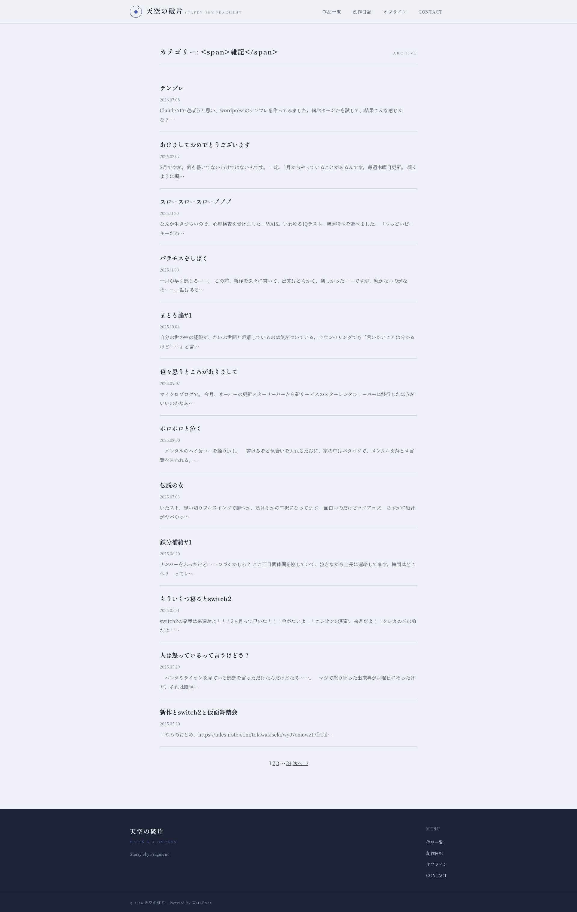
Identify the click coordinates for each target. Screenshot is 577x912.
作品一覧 (331, 11)
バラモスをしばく (184, 258)
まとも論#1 (176, 315)
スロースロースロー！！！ (196, 201)
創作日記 (362, 11)
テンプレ (172, 88)
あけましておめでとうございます (205, 144)
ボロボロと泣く (181, 428)
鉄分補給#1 (176, 542)
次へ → (300, 763)
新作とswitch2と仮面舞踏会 (198, 712)
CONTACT (430, 11)
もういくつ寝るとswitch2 (195, 598)
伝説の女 (172, 485)
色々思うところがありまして (199, 371)
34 (289, 763)
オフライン (395, 11)
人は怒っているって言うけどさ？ (205, 655)
